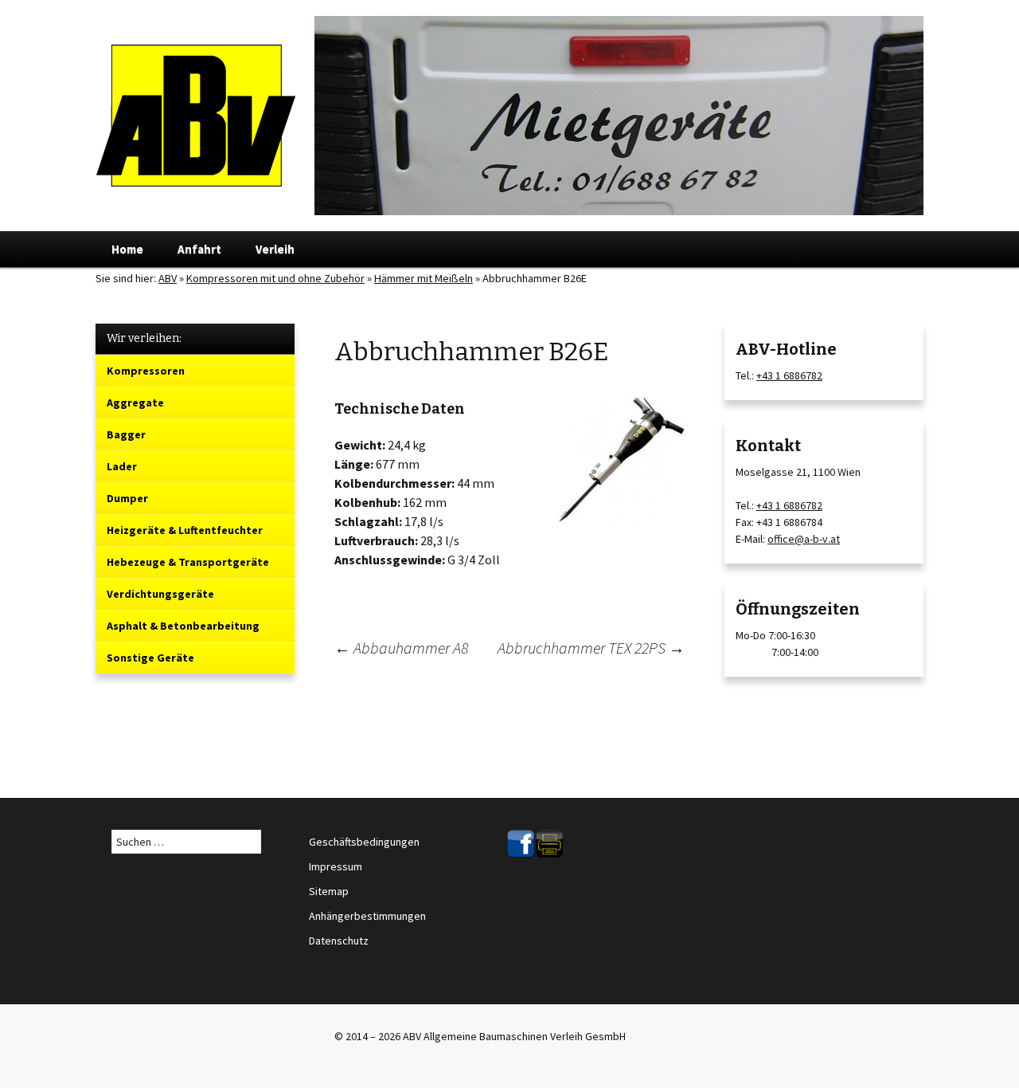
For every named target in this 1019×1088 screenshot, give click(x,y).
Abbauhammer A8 (401, 648)
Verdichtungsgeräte (160, 594)
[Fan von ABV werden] (520, 842)
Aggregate (135, 402)
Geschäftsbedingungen (364, 842)
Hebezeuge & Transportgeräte (188, 562)
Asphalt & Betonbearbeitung (183, 626)
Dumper (127, 498)
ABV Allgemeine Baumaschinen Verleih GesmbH (514, 1036)
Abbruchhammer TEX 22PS (591, 648)
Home (127, 249)
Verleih (275, 249)
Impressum (335, 866)
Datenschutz (339, 940)
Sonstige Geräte (150, 657)
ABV (167, 278)
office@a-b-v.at (803, 539)
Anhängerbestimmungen (367, 916)
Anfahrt (199, 249)
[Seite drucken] (549, 842)
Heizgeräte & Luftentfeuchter (185, 530)
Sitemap (329, 891)
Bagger (126, 434)
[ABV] (509, 115)
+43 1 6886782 (789, 375)
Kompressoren (146, 370)
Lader (122, 466)
